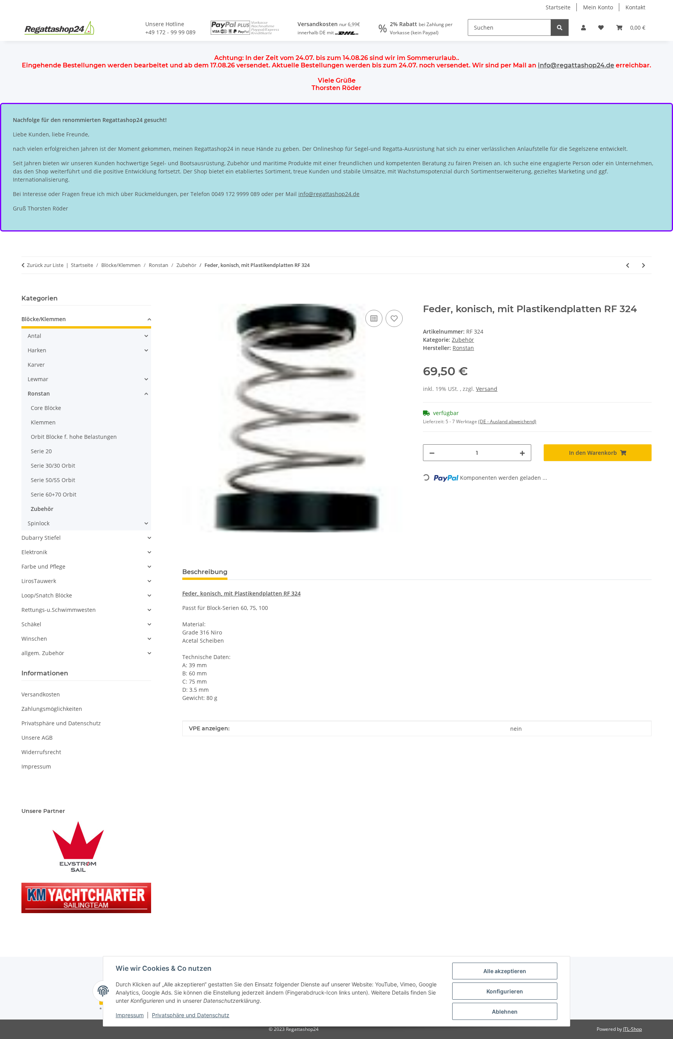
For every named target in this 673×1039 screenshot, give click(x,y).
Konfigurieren (504, 991)
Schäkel (31, 624)
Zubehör (463, 339)
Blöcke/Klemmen (43, 319)
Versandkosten (40, 694)
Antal (34, 335)
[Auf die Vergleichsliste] (373, 318)
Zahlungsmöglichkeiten (51, 708)
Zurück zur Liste (45, 265)
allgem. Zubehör (42, 653)
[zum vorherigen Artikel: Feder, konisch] (628, 265)
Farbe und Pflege (43, 566)
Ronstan (39, 393)
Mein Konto (598, 7)
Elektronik (34, 552)
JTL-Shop (632, 1029)
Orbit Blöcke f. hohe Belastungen (74, 436)
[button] (583, 27)
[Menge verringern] (431, 453)
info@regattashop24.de (576, 65)
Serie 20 (41, 451)
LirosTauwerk (38, 581)
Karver (36, 364)
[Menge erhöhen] (522, 453)
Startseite (558, 7)
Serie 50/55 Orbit (53, 480)
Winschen (34, 638)
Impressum (130, 1015)
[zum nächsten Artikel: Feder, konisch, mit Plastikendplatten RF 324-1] (644, 265)
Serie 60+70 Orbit (53, 494)
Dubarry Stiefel (41, 537)
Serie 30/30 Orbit (53, 465)
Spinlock (38, 523)
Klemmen (43, 422)
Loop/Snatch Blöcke (46, 595)
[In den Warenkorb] (188, 299)
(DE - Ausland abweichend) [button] (507, 421)
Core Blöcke (46, 408)
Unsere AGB (37, 737)
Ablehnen (505, 1011)
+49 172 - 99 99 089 (170, 32)
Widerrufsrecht (41, 752)
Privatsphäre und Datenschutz (190, 1015)
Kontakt (635, 7)
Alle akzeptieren (504, 971)
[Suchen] (560, 27)
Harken (37, 350)
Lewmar (38, 379)
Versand (486, 388)
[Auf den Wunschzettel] (394, 318)
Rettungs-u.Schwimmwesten (58, 609)
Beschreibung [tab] (204, 572)
